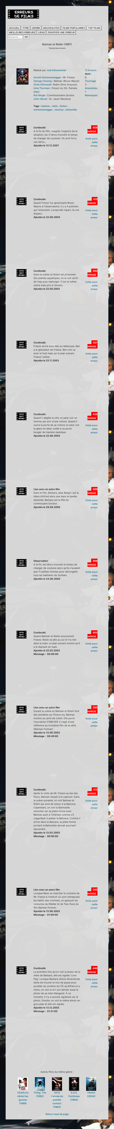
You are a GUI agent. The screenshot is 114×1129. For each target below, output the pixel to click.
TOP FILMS (94, 27)
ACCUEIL (14, 27)
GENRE (36, 27)
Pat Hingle (40, 95)
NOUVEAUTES (51, 27)
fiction (64, 106)
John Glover (41, 98)
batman (45, 106)
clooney (59, 109)
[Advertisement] (61, 176)
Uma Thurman (42, 88)
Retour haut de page (57, 1114)
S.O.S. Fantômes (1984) (74, 1096)
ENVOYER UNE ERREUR (61, 32)
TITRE (25, 27)
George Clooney (43, 80)
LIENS (41, 32)
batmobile (71, 109)
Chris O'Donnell (43, 84)
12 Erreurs (90, 70)
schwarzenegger (43, 109)
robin (55, 106)
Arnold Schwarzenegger (48, 77)
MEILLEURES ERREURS (22, 32)
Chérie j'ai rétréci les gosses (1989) (22, 1098)
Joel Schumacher (56, 70)
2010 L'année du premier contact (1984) (57, 1099)
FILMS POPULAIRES (74, 27)
